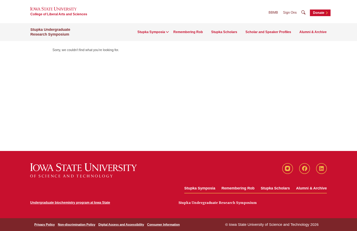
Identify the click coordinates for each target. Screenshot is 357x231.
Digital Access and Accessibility (121, 224)
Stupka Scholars (224, 32)
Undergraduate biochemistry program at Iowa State (70, 202)
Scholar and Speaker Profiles (268, 32)
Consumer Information (163, 224)
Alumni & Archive (313, 32)
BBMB (273, 12)
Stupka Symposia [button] (151, 32)
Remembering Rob (188, 32)
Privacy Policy (44, 224)
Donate (318, 12)
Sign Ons (290, 12)
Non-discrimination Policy (76, 224)
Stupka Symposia (199, 188)
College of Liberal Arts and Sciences (58, 14)
